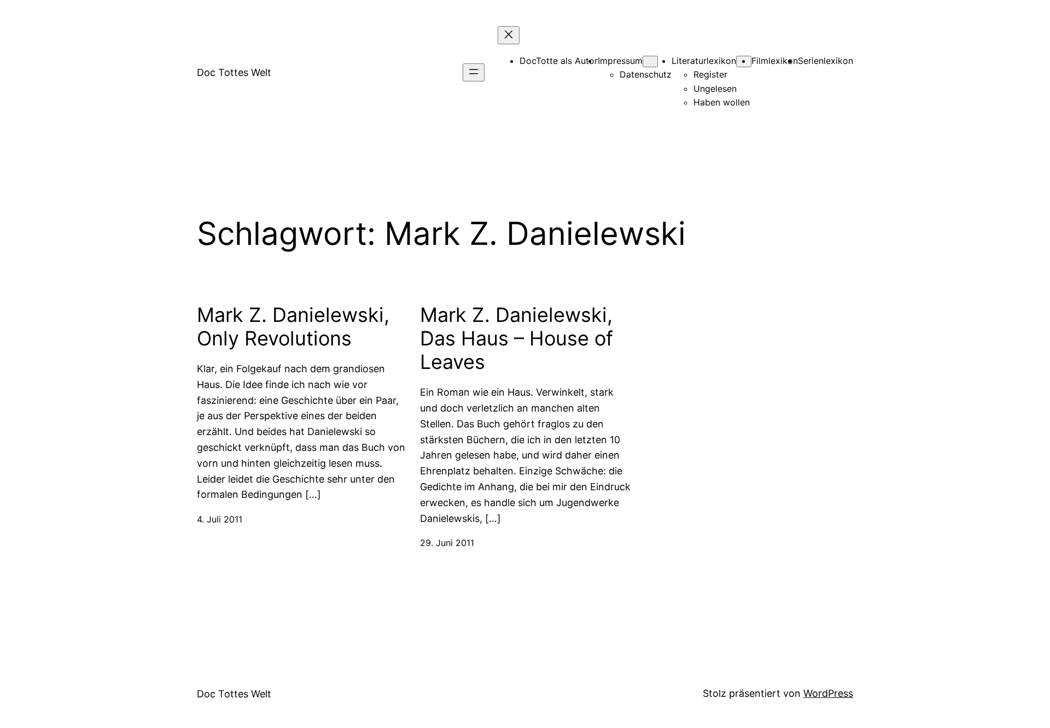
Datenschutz (646, 74)
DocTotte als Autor (559, 60)
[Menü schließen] (509, 35)
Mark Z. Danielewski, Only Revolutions (293, 326)
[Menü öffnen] (474, 72)
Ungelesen (715, 88)
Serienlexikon (825, 60)
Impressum (620, 60)
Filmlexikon (774, 60)
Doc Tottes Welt (234, 72)
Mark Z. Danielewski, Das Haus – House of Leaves (516, 338)
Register (710, 74)
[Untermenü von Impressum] (650, 61)
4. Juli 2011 (219, 519)
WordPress (828, 693)
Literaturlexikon (704, 60)
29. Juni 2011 (447, 542)
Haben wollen (721, 102)
